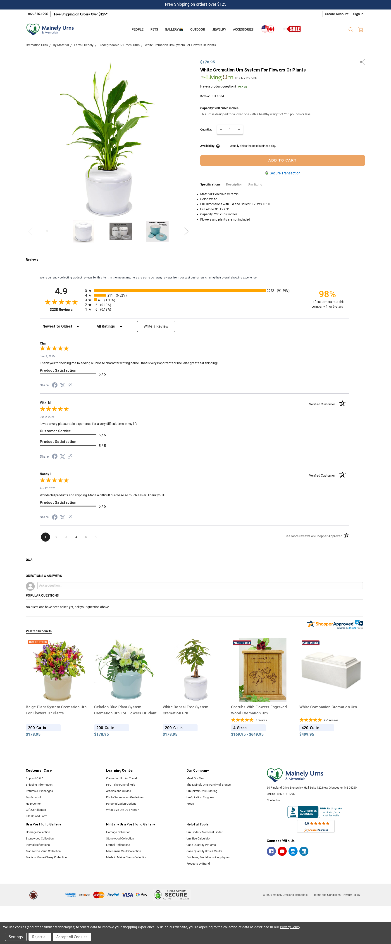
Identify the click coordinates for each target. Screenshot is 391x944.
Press (190, 803)
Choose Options (194, 693)
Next (186, 231)
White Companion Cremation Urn (328, 707)
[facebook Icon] (271, 851)
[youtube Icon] (282, 851)
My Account (33, 797)
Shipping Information (39, 784)
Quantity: (206, 129)
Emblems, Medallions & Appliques (208, 857)
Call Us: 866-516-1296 (281, 794)
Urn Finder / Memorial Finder (204, 832)
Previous (30, 231)
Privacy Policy (351, 894)
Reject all (39, 936)
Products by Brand (198, 863)
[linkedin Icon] (303, 851)
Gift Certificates (36, 809)
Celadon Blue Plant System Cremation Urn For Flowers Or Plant (125, 713)
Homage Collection (38, 832)
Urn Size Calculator (198, 838)
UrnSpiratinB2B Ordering (201, 791)
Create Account (336, 14)
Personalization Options (121, 803)
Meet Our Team (196, 778)
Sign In (358, 14)
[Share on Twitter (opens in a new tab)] (62, 385)
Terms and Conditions (327, 894)
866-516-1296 (38, 14)
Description (234, 184)
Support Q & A (34, 778)
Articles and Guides (118, 791)
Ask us (242, 86)
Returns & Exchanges (39, 791)
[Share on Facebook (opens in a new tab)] (54, 386)
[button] (52, 894)
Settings (16, 936)
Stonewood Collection (40, 838)
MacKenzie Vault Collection (43, 851)
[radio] (194, 290)
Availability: (208, 145)
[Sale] (292, 29)
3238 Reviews (66, 309)
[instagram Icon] (293, 851)
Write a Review (156, 326)
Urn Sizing (255, 184)
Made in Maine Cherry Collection (46, 857)
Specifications (210, 184)
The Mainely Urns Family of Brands (208, 784)
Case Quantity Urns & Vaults (204, 851)
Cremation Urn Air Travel (121, 778)
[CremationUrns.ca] (268, 28)
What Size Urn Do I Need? (122, 809)
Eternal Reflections (38, 845)
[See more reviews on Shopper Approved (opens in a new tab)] (69, 385)
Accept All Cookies (71, 936)
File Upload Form (36, 816)
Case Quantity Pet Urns (201, 845)
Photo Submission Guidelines (125, 797)
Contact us (274, 800)
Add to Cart (126, 693)
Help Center (33, 803)
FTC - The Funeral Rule (120, 784)
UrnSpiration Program (200, 797)
